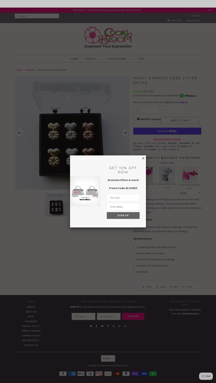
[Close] (143, 158)
